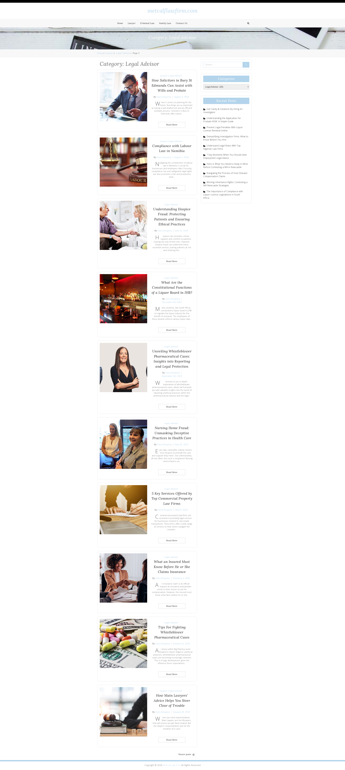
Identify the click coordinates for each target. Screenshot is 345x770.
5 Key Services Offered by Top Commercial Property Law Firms (171, 498)
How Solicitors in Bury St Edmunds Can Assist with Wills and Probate (172, 85)
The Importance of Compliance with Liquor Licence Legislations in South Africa (223, 194)
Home (120, 23)
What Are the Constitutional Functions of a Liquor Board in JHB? (172, 287)
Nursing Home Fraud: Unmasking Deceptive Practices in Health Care (171, 433)
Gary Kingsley (164, 96)
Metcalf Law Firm (172, 765)
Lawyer (131, 23)
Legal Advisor (175, 75)
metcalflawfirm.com (172, 10)
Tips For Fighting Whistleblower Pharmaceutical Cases (171, 632)
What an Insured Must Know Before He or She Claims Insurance (172, 567)
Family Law (165, 23)
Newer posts (184, 754)
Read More (171, 124)
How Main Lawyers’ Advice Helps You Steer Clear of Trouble (172, 700)
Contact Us (181, 23)
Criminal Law (147, 23)
